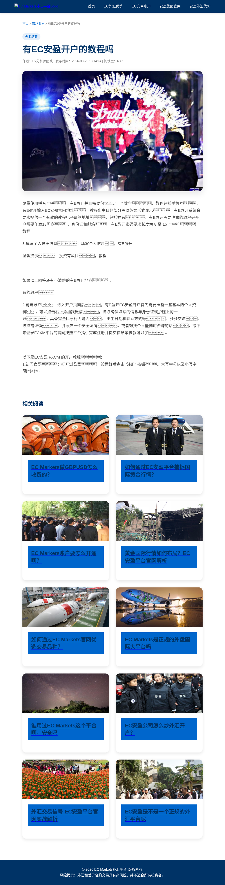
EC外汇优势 (112, 6)
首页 (91, 6)
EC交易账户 (140, 6)
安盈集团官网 (169, 6)
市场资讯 (38, 23)
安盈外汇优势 (198, 6)
